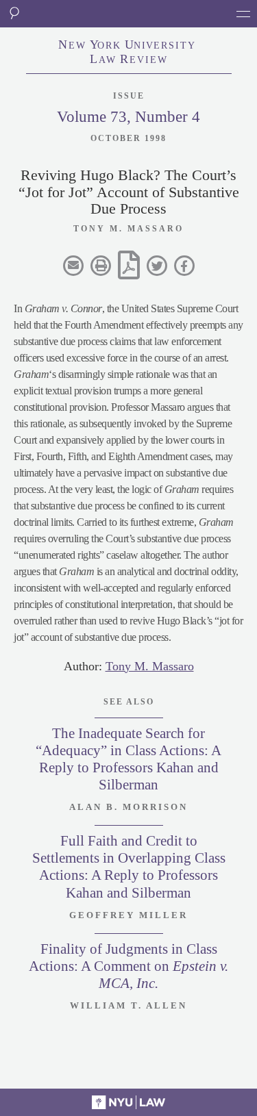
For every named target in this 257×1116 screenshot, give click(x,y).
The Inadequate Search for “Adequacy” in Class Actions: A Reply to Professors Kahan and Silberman (128, 759)
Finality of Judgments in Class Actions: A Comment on (128, 966)
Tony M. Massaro (150, 666)
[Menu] (243, 13)
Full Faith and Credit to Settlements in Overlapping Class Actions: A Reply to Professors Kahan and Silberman (128, 867)
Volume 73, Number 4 (128, 116)
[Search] (13, 13)
